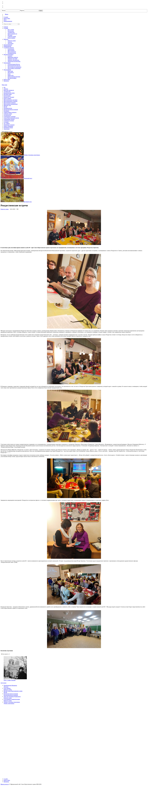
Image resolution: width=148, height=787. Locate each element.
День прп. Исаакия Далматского (12, 696)
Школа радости (5, 784)
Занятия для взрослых (13, 60)
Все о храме (11, 29)
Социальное (11, 49)
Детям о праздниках (9, 703)
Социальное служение (9, 116)
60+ (5, 87)
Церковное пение (8, 127)
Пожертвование (8, 44)
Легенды (6, 686)
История (10, 35)
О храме (6, 28)
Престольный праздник (14, 76)
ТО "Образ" (7, 123)
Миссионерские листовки (10, 100)
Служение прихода (9, 47)
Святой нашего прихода (10, 112)
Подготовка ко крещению (14, 67)
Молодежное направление (11, 104)
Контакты (6, 80)
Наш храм (10, 71)
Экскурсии (6, 129)
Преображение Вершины (10, 685)
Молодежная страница (10, 102)
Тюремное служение (9, 124)
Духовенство (11, 32)
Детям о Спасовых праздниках (12, 702)
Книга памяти (11, 38)
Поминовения (7, 46)
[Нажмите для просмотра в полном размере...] (74, 244)
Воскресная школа (8, 54)
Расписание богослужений (11, 693)
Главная (6, 26)
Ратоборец (6, 111)
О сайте (6, 779)
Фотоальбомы (7, 69)
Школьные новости (13, 57)
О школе (10, 56)
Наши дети (10, 75)
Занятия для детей (12, 58)
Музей (5, 106)
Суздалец (6, 122)
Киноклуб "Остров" (9, 97)
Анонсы (10, 42)
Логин (3, 10)
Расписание (11, 31)
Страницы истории (9, 120)
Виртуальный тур (12, 33)
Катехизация (7, 62)
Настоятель (11, 72)
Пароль (22, 10)
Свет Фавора (7, 688)
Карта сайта (7, 79)
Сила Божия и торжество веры (12, 699)
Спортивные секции (9, 119)
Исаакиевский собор (9, 93)
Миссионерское (12, 51)
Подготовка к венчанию (14, 68)
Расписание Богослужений (11, 109)
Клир (9, 74)
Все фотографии (12, 78)
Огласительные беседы (14, 64)
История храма (8, 94)
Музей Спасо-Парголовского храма (13, 691)
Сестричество (7, 115)
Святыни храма (12, 36)
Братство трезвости (9, 90)
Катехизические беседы (14, 65)
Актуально (10, 43)
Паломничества (12, 53)
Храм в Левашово (8, 126)
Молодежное (11, 50)
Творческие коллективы (14, 61)
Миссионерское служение (10, 101)
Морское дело (7, 105)
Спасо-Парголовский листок (11, 118)
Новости (6, 39)
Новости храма (12, 40)
